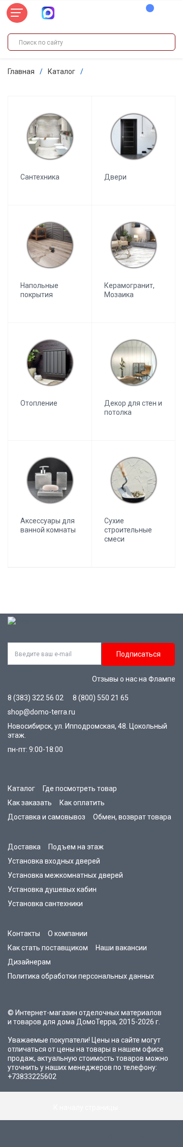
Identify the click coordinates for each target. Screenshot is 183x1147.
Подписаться (138, 654)
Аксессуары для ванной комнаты (48, 525)
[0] (145, 13)
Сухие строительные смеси (128, 530)
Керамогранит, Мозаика (129, 290)
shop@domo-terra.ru (41, 712)
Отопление (38, 403)
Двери (115, 177)
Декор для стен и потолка (133, 407)
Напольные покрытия (39, 290)
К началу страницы (86, 1107)
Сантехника (39, 177)
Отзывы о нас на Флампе (133, 679)
